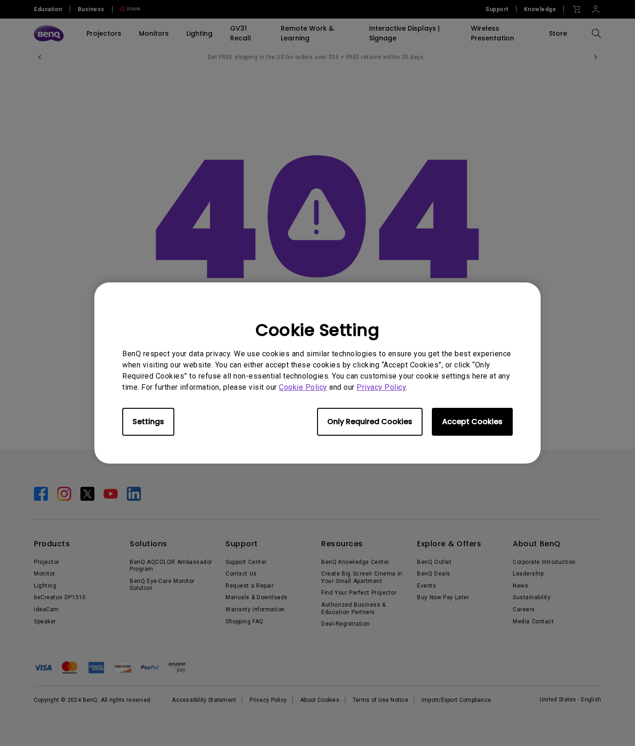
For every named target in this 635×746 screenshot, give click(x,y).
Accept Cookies (472, 421)
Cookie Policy (303, 387)
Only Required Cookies (369, 421)
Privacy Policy (381, 387)
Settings (148, 421)
